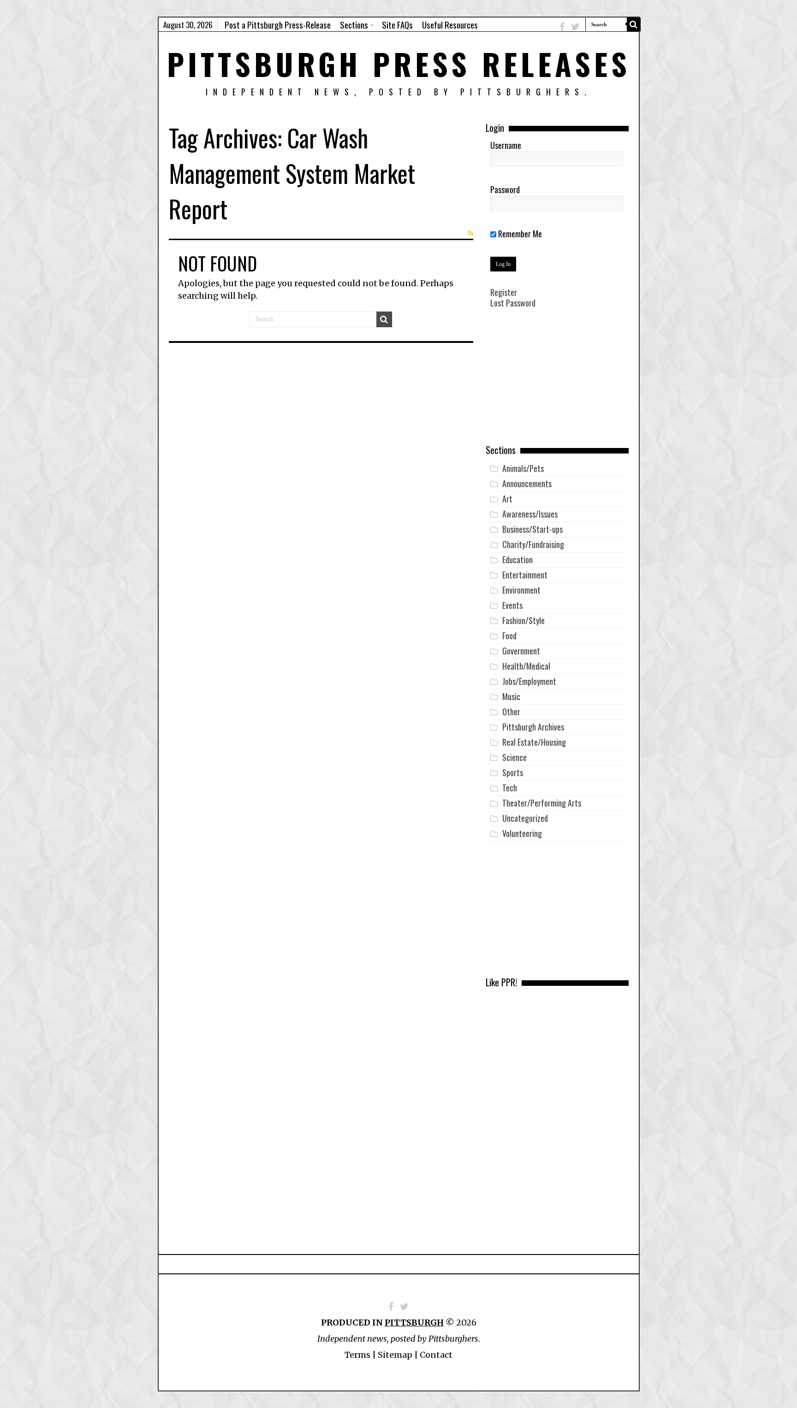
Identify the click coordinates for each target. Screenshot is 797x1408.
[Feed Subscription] (470, 233)
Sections (354, 24)
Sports (512, 772)
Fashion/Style (523, 620)
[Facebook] (562, 26)
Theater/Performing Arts (541, 803)
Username (505, 145)
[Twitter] (575, 26)
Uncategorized (525, 818)
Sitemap (395, 1354)
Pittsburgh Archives (533, 727)
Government (521, 651)
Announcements (527, 483)
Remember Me (519, 234)
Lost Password (512, 303)
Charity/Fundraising (533, 544)
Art (507, 499)
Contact (436, 1354)
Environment (521, 590)
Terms (357, 1354)
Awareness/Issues (530, 514)
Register (503, 292)
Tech (509, 788)
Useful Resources (450, 24)
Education (517, 560)
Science (514, 757)
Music (511, 696)
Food (509, 636)
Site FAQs (397, 24)
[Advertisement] (557, 383)
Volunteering (522, 833)
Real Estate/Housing (534, 742)
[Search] (634, 24)
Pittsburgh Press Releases (398, 63)
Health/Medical (526, 666)
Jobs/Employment (529, 681)
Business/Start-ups (532, 529)
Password (505, 189)
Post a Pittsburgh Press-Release (278, 24)
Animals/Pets (523, 468)
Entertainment (524, 575)
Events (512, 605)
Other (511, 712)
